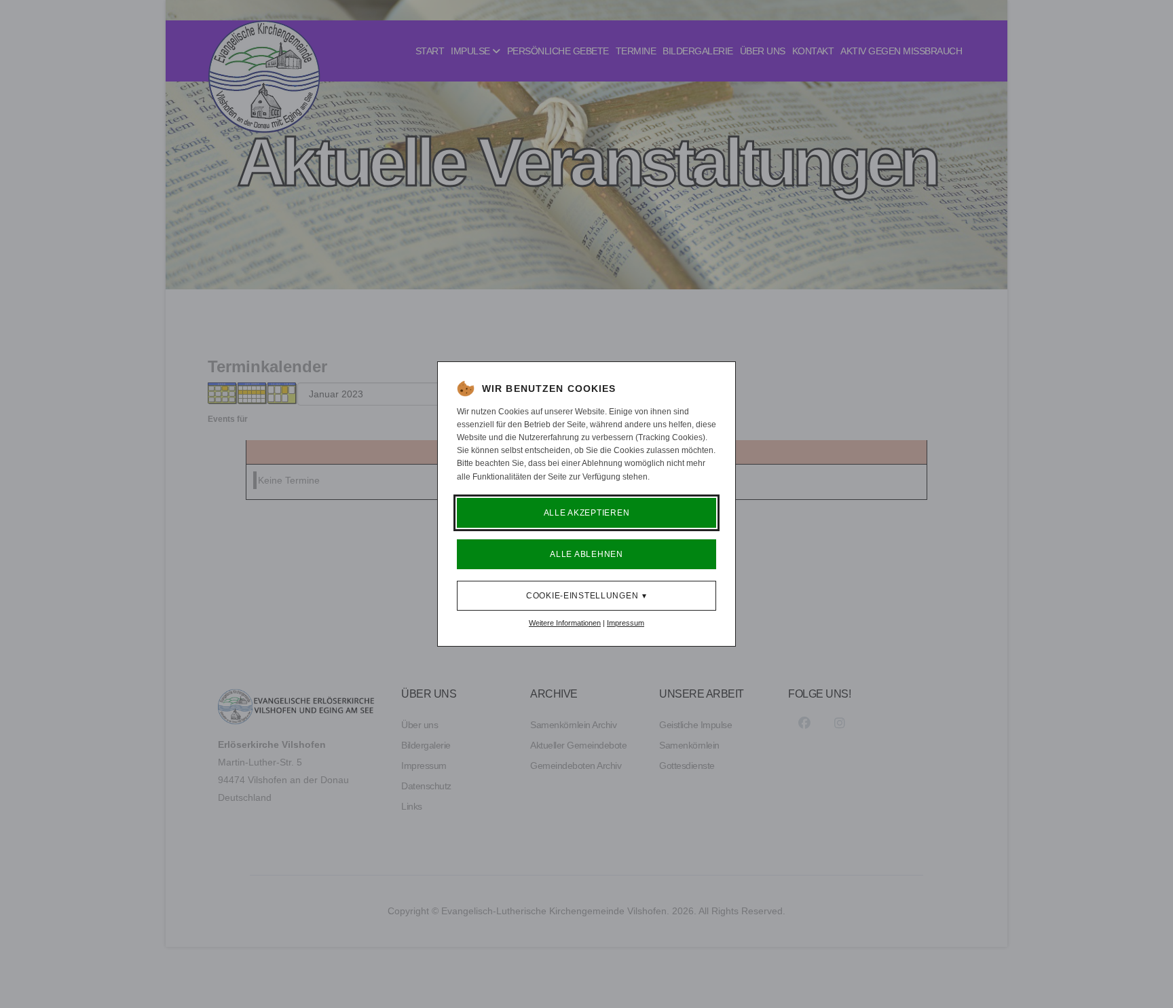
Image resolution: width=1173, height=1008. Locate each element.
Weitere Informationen (565, 623)
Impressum (625, 623)
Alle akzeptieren (587, 513)
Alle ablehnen (586, 554)
